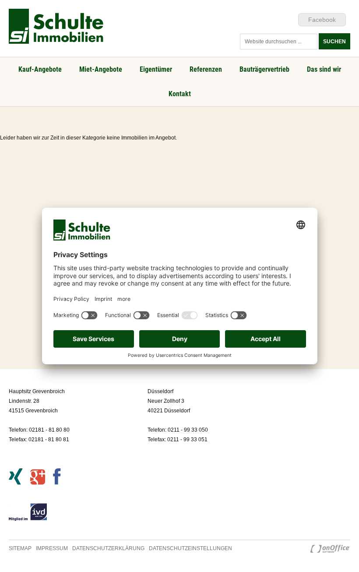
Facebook (322, 19)
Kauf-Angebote (40, 69)
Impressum (52, 548)
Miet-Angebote (100, 69)
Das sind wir (324, 69)
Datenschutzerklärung (108, 548)
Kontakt (180, 94)
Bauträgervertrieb (264, 69)
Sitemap (20, 548)
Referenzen (206, 69)
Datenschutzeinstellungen (190, 548)
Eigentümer (156, 69)
